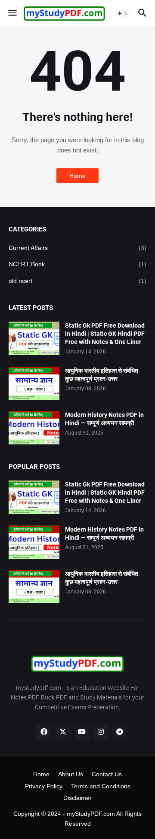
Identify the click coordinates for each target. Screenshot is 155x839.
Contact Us (107, 774)
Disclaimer (77, 797)
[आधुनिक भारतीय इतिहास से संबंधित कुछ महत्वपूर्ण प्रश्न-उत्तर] (34, 383)
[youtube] (81, 732)
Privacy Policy (43, 786)
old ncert (77, 280)
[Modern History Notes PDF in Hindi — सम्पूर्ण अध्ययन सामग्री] (34, 427)
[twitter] (63, 732)
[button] (12, 13)
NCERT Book (77, 264)
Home (77, 175)
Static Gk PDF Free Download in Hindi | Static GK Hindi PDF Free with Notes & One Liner (105, 333)
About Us (70, 774)
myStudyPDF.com (91, 813)
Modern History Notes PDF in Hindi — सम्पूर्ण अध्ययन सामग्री (104, 418)
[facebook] (44, 732)
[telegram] (119, 732)
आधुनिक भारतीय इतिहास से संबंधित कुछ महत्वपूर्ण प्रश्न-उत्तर (101, 374)
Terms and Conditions (100, 786)
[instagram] (100, 732)
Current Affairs (77, 247)
